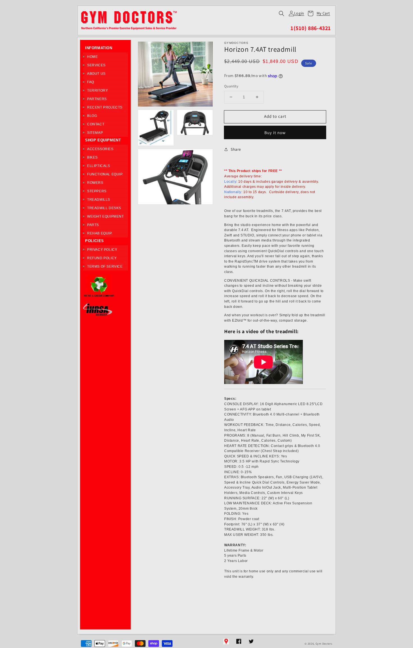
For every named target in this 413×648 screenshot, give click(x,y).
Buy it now (275, 132)
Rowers (95, 183)
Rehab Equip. (99, 233)
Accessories (100, 149)
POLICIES (94, 241)
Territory (97, 90)
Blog (92, 116)
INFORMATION (98, 48)
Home (92, 57)
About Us (96, 74)
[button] (281, 13)
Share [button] (236, 149)
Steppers (96, 191)
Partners (97, 99)
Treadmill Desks (104, 208)
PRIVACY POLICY (102, 250)
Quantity (231, 86)
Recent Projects (104, 107)
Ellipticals (98, 166)
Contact (95, 124)
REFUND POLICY (102, 258)
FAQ (90, 82)
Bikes (92, 157)
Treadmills (98, 200)
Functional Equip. (105, 174)
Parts (93, 225)
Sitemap (95, 133)
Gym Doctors (324, 643)
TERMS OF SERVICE (105, 266)
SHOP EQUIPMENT (103, 140)
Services (96, 65)
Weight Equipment (105, 216)
